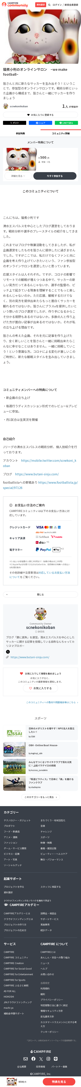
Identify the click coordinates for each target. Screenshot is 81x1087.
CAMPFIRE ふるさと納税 (16, 985)
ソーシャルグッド (13, 865)
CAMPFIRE (9, 951)
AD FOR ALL (10, 991)
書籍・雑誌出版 (48, 848)
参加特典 (20, 133)
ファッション (10, 842)
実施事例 (45, 924)
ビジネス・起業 (12, 853)
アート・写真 (10, 859)
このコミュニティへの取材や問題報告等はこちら (51, 702)
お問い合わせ (47, 974)
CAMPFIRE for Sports (14, 979)
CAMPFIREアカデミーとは (17, 913)
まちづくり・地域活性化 (52, 820)
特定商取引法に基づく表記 (54, 1005)
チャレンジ (46, 831)
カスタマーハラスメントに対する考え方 (58, 1024)
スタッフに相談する (50, 886)
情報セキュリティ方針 (51, 1010)
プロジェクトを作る (14, 886)
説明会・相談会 (48, 913)
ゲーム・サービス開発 (15, 848)
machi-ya (8, 1007)
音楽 (42, 825)
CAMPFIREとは (48, 951)
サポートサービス (49, 919)
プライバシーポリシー (51, 999)
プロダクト (9, 825)
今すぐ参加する (55, 175)
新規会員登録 (71, 4)
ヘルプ (43, 968)
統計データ (46, 930)
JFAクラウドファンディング (18, 1002)
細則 (42, 994)
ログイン (57, 4)
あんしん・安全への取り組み (55, 957)
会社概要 (21, 1066)
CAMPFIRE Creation (14, 963)
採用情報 (40, 1066)
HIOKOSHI (9, 996)
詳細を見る (17, 175)
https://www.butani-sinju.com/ (37, 474)
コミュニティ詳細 (61, 133)
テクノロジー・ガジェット (17, 820)
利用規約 (45, 988)
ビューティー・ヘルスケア (53, 853)
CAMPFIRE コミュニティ (16, 957)
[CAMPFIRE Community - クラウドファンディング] (15, 4)
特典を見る (59, 1082)
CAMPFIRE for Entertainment (18, 974)
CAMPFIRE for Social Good (18, 968)
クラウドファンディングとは (18, 919)
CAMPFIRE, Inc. (41, 1074)
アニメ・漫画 (10, 837)
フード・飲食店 (12, 831)
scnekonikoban (19, 106)
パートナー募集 (59, 1066)
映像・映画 (46, 842)
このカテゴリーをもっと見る (39, 797)
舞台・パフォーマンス (51, 859)
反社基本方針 (47, 1016)
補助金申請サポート (14, 1013)
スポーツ (45, 837)
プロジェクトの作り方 (15, 924)
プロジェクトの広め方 (15, 930)
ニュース (44, 963)
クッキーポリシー (49, 1031)
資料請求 (41, 4)
